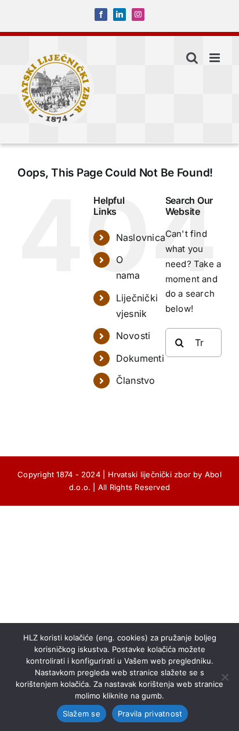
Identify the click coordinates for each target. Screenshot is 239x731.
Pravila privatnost (150, 713)
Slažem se (81, 713)
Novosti (133, 335)
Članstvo (135, 380)
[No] (224, 677)
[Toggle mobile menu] (215, 58)
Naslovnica (140, 237)
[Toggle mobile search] (192, 58)
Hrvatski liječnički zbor (149, 474)
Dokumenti (140, 358)
